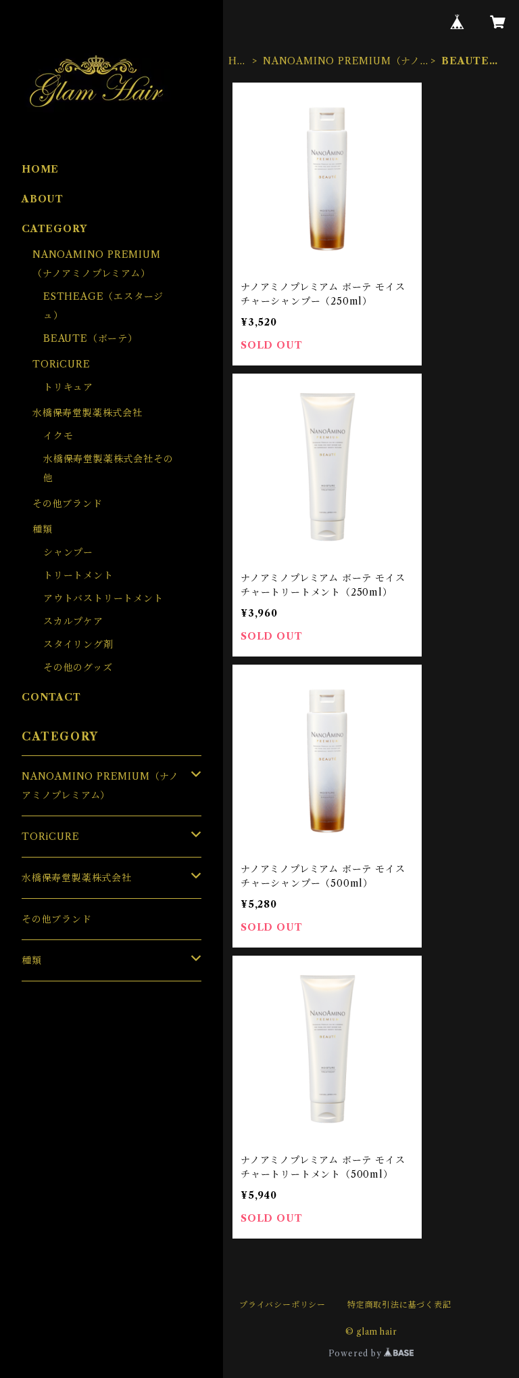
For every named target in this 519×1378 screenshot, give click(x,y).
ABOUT (43, 199)
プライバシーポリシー (282, 1304)
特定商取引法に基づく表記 (399, 1304)
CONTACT (51, 697)
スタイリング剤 (78, 644)
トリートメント (78, 575)
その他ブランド (67, 503)
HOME (237, 61)
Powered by (356, 1353)
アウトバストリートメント (103, 598)
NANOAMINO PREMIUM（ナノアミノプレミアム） (341, 61)
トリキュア (68, 387)
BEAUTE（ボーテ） (90, 338)
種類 (42, 529)
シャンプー (68, 552)
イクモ (58, 436)
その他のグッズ (78, 667)
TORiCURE (61, 364)
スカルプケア (73, 621)
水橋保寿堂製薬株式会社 (87, 413)
